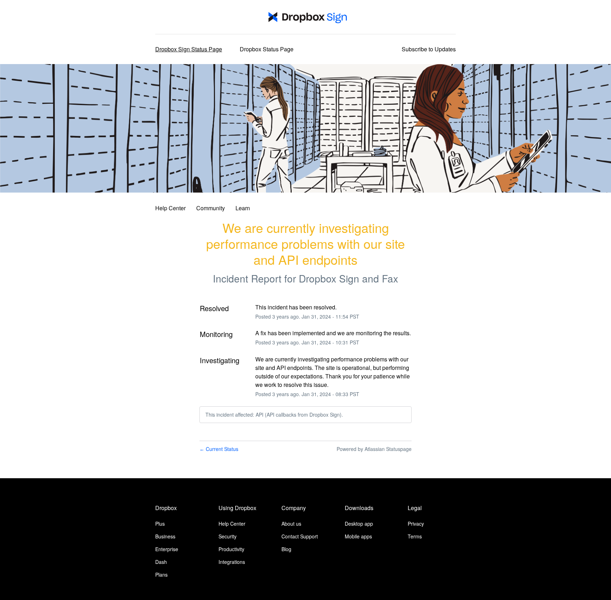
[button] (429, 49)
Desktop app (359, 523)
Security (228, 536)
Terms (415, 536)
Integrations (232, 561)
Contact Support (299, 536)
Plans (161, 574)
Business (165, 536)
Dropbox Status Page (266, 49)
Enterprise (166, 549)
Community (210, 208)
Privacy (416, 523)
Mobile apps (358, 536)
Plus (160, 523)
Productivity (231, 549)
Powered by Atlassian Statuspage (374, 448)
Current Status (218, 448)
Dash (161, 561)
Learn (242, 208)
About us (291, 523)
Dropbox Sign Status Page (188, 49)
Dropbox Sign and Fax (348, 278)
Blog (286, 549)
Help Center (170, 208)
